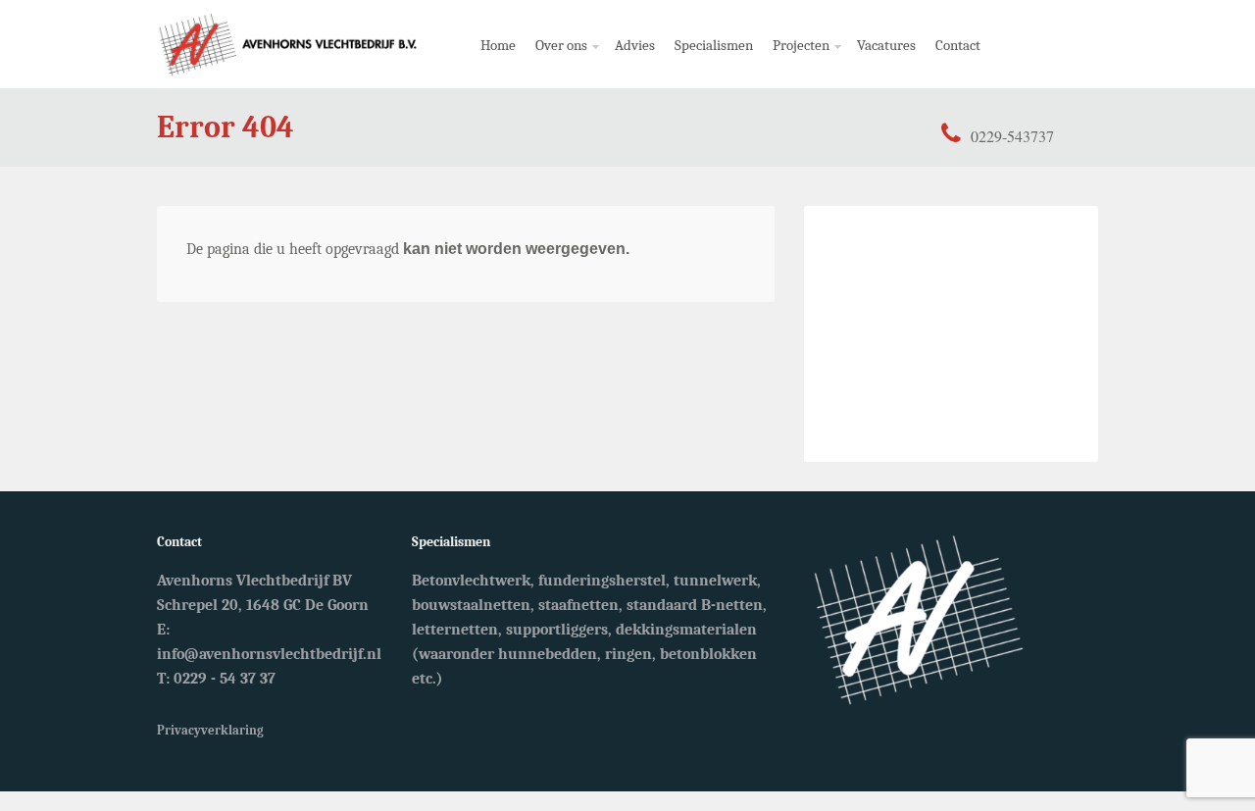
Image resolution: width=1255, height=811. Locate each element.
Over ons (556, 62)
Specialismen (714, 45)
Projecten (796, 62)
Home (498, 45)
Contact (957, 45)
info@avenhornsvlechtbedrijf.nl (269, 654)
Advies (635, 45)
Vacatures (886, 45)
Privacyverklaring (210, 730)
